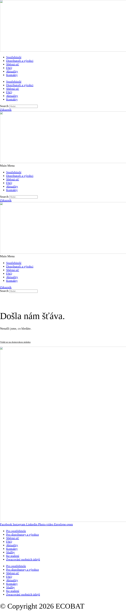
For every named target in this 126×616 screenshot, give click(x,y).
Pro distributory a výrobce (22, 534)
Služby (10, 552)
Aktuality (12, 71)
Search (4, 106)
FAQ (9, 67)
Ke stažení (12, 555)
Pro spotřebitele (16, 531)
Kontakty (12, 75)
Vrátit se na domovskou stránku (15, 342)
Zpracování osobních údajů (23, 559)
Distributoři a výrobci (19, 60)
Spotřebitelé (13, 57)
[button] (63, 165)
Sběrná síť (12, 64)
